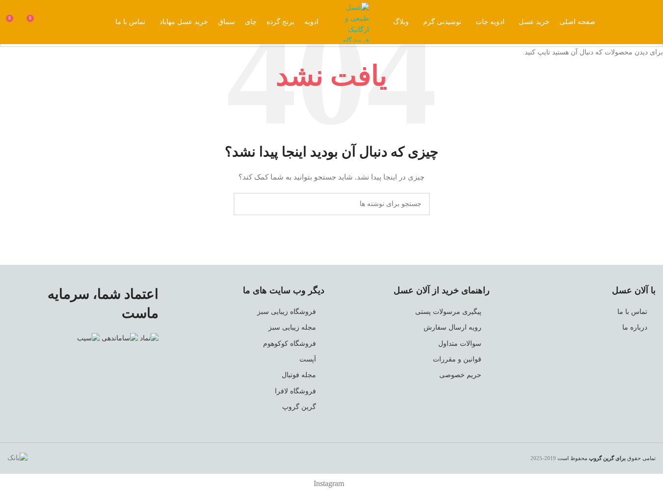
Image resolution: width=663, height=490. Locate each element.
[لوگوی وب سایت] (353, 21)
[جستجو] (70, 22)
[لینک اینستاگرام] (646, 22)
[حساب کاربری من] (52, 22)
